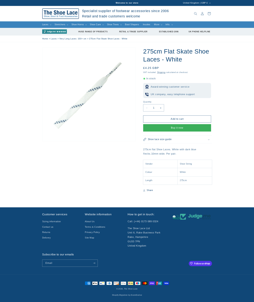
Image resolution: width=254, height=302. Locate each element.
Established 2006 (169, 32)
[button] (195, 13)
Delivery (46, 238)
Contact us (48, 227)
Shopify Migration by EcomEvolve (127, 295)
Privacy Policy (92, 232)
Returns (46, 232)
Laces (54, 39)
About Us (90, 221)
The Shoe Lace (131, 289)
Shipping (161, 73)
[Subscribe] (94, 263)
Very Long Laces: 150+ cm (73, 39)
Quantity (147, 102)
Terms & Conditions (95, 227)
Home (45, 39)
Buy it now (177, 128)
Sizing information (51, 221)
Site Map (89, 238)
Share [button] (150, 190)
